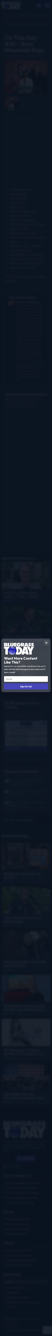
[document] (26, 668)
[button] (46, 642)
